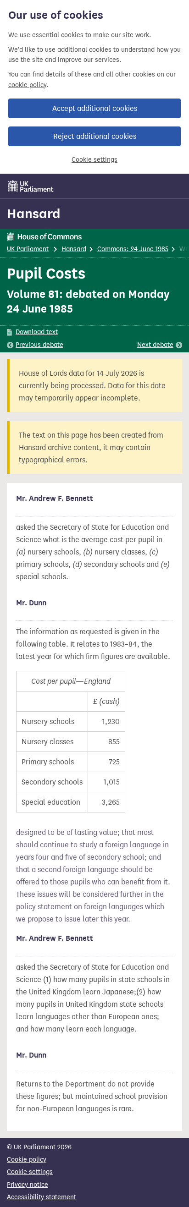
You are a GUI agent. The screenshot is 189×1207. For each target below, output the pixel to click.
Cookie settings (94, 160)
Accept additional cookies (94, 108)
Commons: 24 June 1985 (132, 249)
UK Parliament (28, 249)
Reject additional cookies (94, 136)
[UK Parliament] (31, 186)
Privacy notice (27, 1185)
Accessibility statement (41, 1197)
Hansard (34, 213)
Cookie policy (26, 1159)
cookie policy (27, 85)
